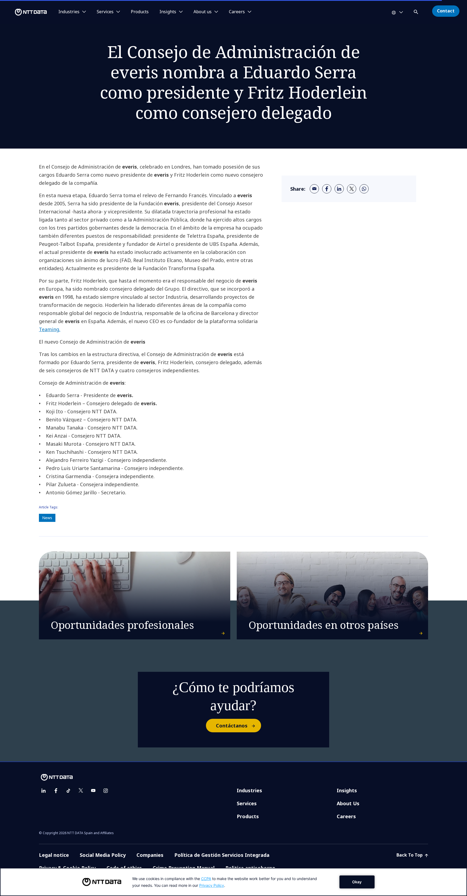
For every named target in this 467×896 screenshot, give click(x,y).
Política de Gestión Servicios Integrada (221, 855)
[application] (233, 882)
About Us (348, 803)
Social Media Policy (103, 855)
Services (247, 803)
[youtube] (93, 790)
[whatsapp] (364, 188)
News (47, 517)
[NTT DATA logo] (24, 12)
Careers (346, 816)
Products (140, 12)
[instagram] (105, 790)
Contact (446, 11)
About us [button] (203, 12)
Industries (249, 790)
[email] (314, 188)
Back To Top (410, 855)
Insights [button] (167, 12)
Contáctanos (232, 725)
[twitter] (351, 188)
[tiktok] (68, 790)
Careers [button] (237, 12)
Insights (347, 790)
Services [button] (105, 12)
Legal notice (54, 855)
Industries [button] (68, 12)
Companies (150, 855)
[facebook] (326, 188)
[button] (416, 11)
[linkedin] (339, 188)
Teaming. (49, 329)
